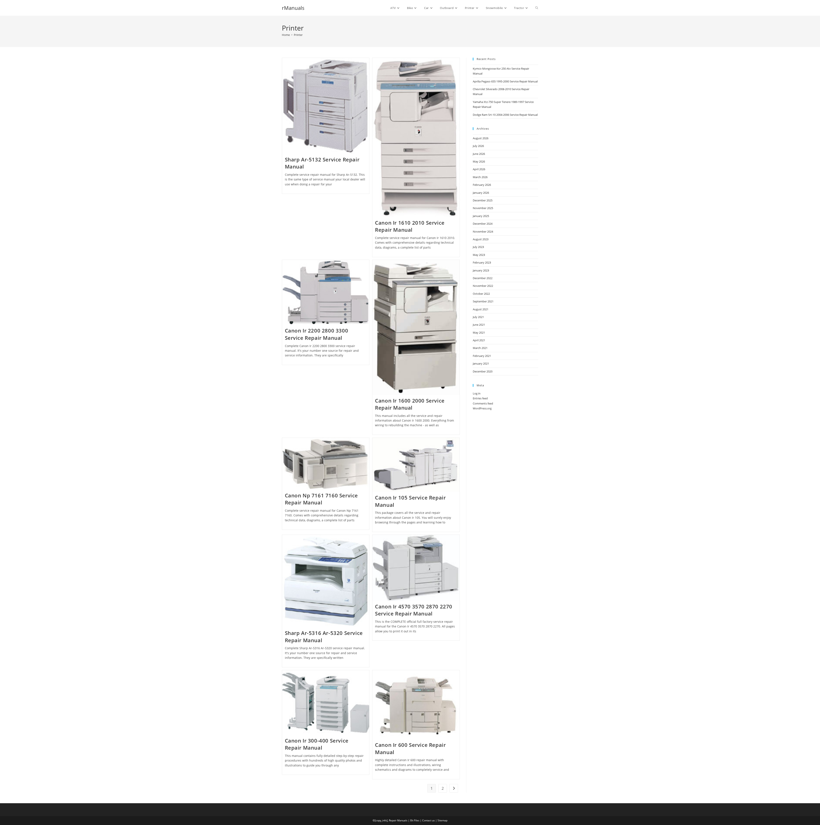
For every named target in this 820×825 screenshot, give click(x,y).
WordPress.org (482, 408)
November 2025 (483, 208)
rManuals (293, 7)
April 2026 (479, 169)
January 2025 (481, 216)
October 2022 (481, 294)
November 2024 (483, 231)
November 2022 (483, 286)
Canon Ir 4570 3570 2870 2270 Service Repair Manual (413, 610)
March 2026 (480, 177)
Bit (411, 820)
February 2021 (482, 356)
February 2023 (482, 262)
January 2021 (481, 363)
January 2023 (481, 270)
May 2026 (479, 161)
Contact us (428, 820)
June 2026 (479, 154)
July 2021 (478, 317)
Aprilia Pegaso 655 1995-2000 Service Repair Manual (505, 81)
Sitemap (442, 820)
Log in (476, 393)
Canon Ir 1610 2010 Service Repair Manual (410, 226)
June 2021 (479, 325)
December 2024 (482, 224)
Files (416, 820)
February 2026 (482, 185)
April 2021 (479, 340)
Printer (298, 35)
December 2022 (482, 278)
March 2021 (480, 348)
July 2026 (478, 146)
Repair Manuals (398, 820)
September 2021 (483, 301)
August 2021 (480, 309)
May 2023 (479, 255)
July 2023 (478, 247)
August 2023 (480, 239)
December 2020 (482, 371)
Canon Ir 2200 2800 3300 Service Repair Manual (316, 334)
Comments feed (483, 403)
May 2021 (479, 332)
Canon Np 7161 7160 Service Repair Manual (321, 499)
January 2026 (481, 193)
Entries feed (480, 398)
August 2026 (480, 138)
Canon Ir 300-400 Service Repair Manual (316, 744)
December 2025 (482, 200)
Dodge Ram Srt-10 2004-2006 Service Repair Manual (505, 115)
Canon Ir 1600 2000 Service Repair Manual (410, 404)
